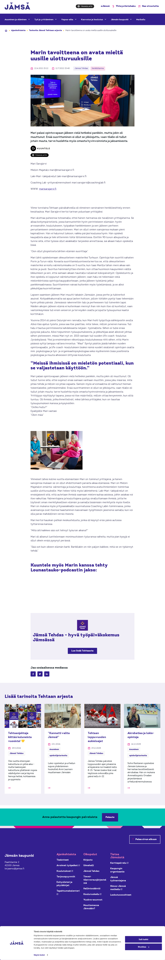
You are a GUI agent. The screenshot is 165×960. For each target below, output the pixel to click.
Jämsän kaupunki (120, 20)
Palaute (110, 817)
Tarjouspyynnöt (66, 876)
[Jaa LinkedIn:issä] (46, 674)
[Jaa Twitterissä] (40, 674)
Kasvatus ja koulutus (92, 20)
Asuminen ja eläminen (16, 20)
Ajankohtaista (18, 30)
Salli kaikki (143, 939)
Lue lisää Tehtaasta (82, 651)
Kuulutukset (65, 871)
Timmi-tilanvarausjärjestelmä (94, 879)
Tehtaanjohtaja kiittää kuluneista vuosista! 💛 (20, 737)
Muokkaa (142, 947)
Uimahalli (88, 865)
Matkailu (140, 20)
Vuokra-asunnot (92, 900)
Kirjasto (88, 860)
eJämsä (105, 6)
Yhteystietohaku (126, 6)
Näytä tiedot (39, 955)
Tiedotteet (63, 860)
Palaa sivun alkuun (146, 839)
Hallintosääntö (91, 888)
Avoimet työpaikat (68, 865)
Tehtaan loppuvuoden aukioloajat (97, 737)
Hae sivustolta (150, 6)
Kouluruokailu (92, 894)
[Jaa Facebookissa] (33, 674)
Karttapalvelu (119, 863)
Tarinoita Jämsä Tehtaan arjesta (45, 30)
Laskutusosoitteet (120, 895)
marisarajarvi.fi (47, 189)
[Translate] (85, 6)
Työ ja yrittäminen (44, 20)
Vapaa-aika (67, 20)
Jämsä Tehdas (91, 871)
